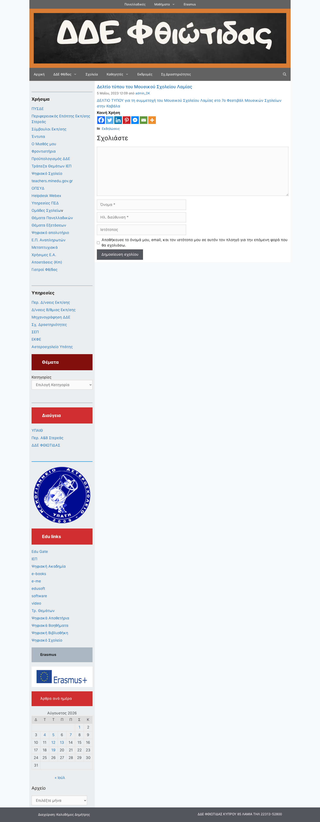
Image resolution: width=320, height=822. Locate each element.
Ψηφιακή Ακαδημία (49, 566)
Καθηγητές (115, 74)
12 (53, 742)
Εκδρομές (144, 74)
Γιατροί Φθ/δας (44, 269)
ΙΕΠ (34, 559)
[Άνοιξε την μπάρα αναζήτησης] (285, 74)
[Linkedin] (118, 120)
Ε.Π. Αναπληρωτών (49, 240)
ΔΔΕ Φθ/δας (62, 74)
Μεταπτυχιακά (45, 247)
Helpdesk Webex (46, 195)
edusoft (38, 588)
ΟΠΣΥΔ (38, 188)
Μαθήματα (162, 4)
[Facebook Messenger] (135, 120)
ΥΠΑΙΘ (37, 430)
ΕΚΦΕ (36, 339)
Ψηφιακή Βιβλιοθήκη (50, 633)
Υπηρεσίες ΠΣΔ (45, 203)
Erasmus (190, 4)
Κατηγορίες (41, 377)
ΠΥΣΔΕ (38, 109)
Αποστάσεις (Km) (47, 262)
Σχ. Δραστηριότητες (49, 324)
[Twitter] (109, 120)
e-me (36, 581)
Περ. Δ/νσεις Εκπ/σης (51, 302)
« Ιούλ (60, 777)
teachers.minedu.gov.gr (52, 181)
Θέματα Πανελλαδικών (52, 218)
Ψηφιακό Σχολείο (47, 173)
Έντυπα (38, 136)
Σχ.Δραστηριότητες (176, 74)
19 (53, 750)
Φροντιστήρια (44, 151)
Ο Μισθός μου (44, 144)
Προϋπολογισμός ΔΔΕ (51, 159)
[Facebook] (101, 120)
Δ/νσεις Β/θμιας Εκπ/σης (54, 310)
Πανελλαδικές (135, 4)
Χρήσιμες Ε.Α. (44, 255)
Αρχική (39, 74)
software (39, 596)
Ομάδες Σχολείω (46, 210)
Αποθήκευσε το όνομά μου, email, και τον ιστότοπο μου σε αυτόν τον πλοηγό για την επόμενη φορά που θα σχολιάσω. (195, 243)
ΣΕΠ (35, 332)
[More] (152, 120)
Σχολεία (92, 74)
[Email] (143, 120)
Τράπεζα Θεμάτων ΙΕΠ (51, 166)
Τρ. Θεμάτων (43, 611)
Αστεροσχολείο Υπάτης (52, 347)
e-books (39, 574)
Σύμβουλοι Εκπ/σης (49, 129)
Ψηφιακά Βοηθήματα (50, 625)
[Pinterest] (126, 120)
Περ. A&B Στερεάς (47, 438)
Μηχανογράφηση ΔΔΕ (51, 317)
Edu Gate (40, 551)
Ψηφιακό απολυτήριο (50, 232)
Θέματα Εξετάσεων (49, 225)
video (36, 603)
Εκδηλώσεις (111, 128)
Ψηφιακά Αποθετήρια (50, 618)
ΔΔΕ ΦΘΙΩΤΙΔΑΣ (46, 445)
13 (62, 742)
